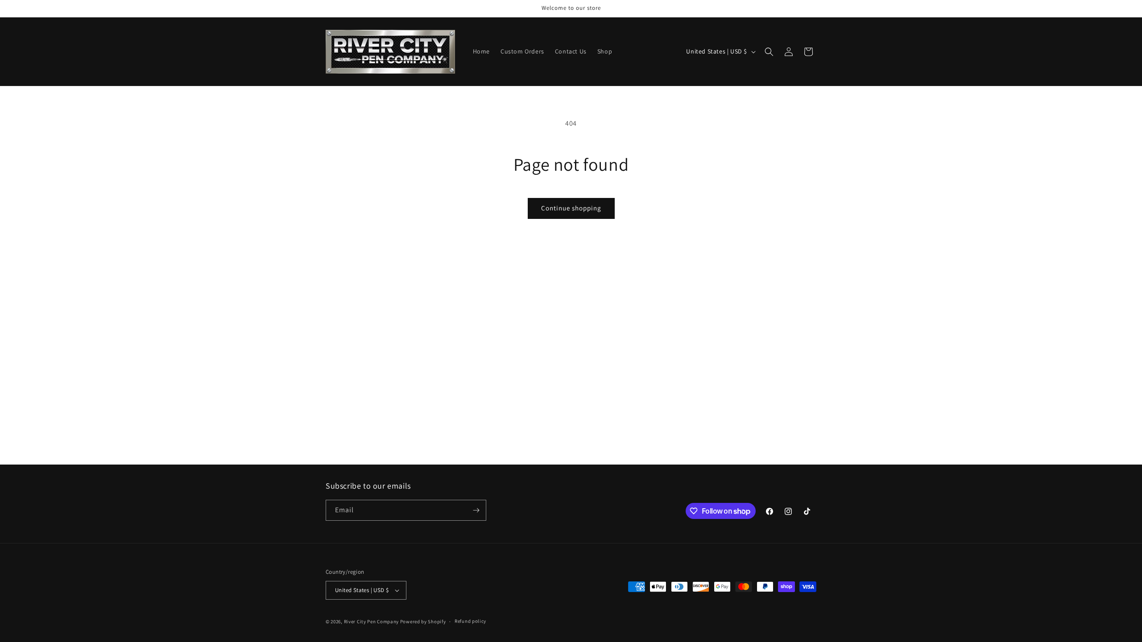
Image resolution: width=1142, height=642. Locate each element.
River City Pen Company (371, 621)
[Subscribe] (476, 510)
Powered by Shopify (423, 621)
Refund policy (470, 621)
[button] (769, 52)
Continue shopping (571, 208)
